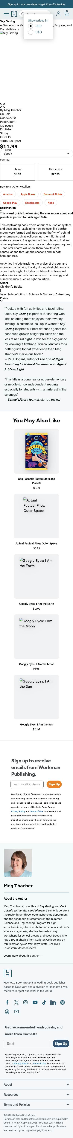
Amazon (8, 194)
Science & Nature (40, 294)
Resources (11, 1094)
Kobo (51, 202)
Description (8, 207)
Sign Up (54, 784)
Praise (4, 298)
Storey (4, 133)
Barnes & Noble (53, 194)
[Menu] (6, 13)
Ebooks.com (32, 202)
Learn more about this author (22, 955)
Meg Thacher (12, 110)
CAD (39, 32)
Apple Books (28, 194)
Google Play (10, 202)
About (8, 1084)
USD (39, 26)
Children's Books (11, 286)
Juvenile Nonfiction (12, 294)
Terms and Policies (17, 1104)
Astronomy (63, 294)
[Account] (58, 14)
